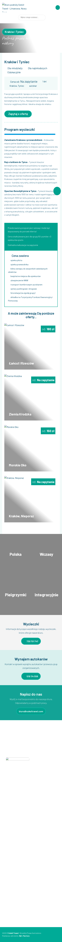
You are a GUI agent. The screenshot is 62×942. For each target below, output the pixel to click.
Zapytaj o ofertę (18, 113)
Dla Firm (8, 855)
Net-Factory (24, 936)
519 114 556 (32, 676)
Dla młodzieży (14, 68)
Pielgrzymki (9, 869)
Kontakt (8, 838)
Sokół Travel (13, 933)
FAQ (6, 820)
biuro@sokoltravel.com (31, 711)
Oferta (7, 815)
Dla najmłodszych (37, 68)
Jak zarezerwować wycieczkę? (18, 824)
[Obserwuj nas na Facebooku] (55, 17)
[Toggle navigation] (58, 7)
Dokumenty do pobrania (15, 834)
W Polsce (9, 882)
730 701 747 (32, 641)
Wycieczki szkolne (13, 878)
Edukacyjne (10, 864)
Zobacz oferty (15, 557)
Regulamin (9, 829)
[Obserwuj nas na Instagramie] (59, 17)
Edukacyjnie (14, 72)
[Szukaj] (48, 17)
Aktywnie (9, 873)
